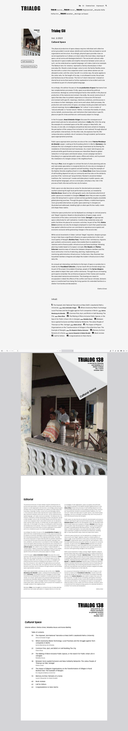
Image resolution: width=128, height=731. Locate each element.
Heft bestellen (27, 61)
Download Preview (29, 66)
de (80, 6)
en (83, 6)
